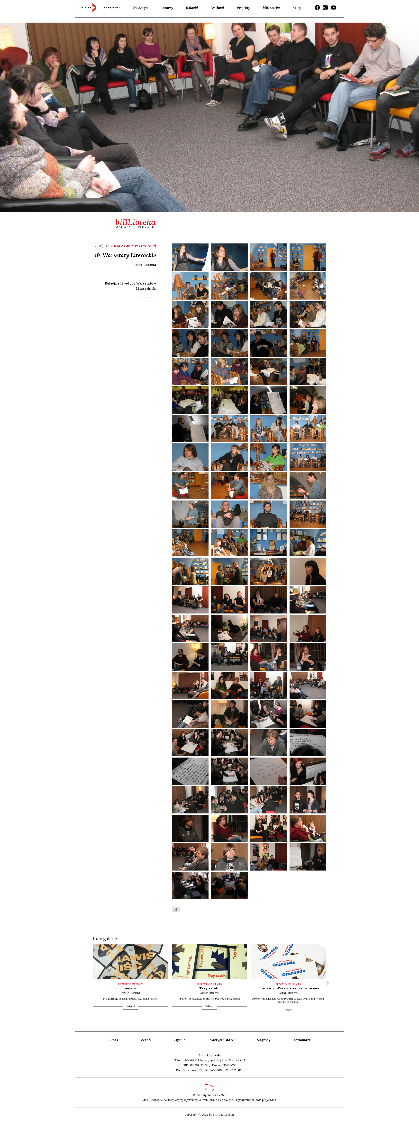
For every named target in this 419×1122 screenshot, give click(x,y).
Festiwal (217, 7)
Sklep (296, 7)
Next (328, 983)
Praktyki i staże (221, 1040)
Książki (192, 7)
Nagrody (264, 1040)
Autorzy (166, 7)
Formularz (302, 1040)
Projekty (243, 7)
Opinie (179, 1040)
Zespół (146, 1040)
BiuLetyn (140, 7)
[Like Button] (176, 909)
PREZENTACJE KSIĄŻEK (130, 984)
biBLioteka (271, 7)
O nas (113, 1040)
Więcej (131, 1006)
